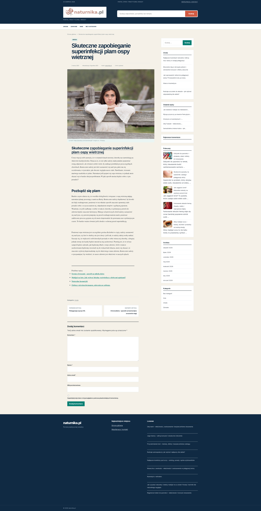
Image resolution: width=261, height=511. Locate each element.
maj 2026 (166, 262)
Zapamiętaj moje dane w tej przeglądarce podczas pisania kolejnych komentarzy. (93, 398)
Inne (81, 26)
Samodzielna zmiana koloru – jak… (174, 128)
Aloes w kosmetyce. (170, 83)
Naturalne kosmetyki (80, 281)
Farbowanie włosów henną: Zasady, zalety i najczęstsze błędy (183, 206)
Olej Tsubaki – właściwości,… (172, 124)
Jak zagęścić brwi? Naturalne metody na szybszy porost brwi (181, 190)
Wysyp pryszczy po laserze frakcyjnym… (177, 114)
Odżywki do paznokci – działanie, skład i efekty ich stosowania (181, 156)
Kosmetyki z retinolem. (154, 476)
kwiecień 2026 (168, 266)
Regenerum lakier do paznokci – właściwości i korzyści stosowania (169, 493)
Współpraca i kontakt (189, 2)
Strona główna (71, 34)
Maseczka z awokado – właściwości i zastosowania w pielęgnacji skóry (171, 468)
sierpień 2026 (168, 248)
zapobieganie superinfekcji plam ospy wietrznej (102, 150)
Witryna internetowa (73, 385)
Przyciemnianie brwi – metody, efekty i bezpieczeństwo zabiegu (168, 444)
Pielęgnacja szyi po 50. (77, 311)
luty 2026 (166, 276)
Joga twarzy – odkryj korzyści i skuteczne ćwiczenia (164, 436)
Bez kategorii (91, 26)
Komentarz (71, 335)
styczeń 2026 (168, 280)
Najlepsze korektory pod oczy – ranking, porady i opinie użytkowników (171, 460)
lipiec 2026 (167, 252)
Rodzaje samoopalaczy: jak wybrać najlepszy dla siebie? (166, 452)
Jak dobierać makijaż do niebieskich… (176, 110)
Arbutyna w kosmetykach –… (173, 119)
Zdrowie (74, 26)
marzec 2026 (167, 271)
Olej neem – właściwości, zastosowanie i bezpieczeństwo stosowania (170, 426)
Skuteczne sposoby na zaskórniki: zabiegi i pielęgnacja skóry (181, 174)
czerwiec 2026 (168, 257)
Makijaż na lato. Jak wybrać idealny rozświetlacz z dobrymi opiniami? (99, 277)
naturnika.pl (108, 65)
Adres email (71, 375)
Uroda (65, 26)
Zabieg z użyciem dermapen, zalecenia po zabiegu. (91, 285)
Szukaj (191, 14)
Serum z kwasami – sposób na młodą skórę (88, 273)
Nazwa (69, 365)
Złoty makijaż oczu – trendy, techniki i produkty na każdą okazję (182, 224)
